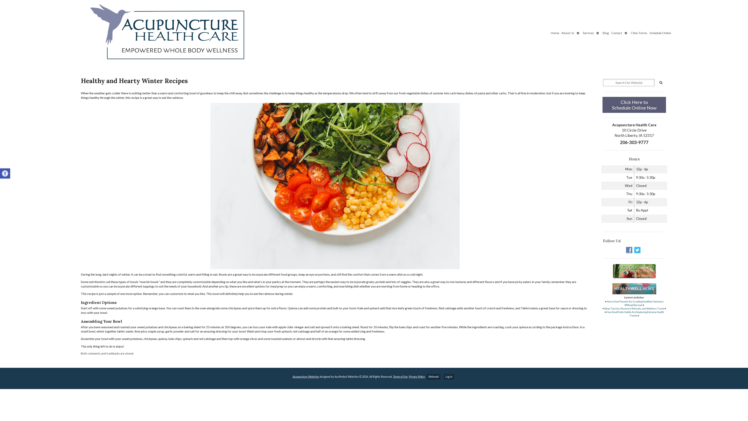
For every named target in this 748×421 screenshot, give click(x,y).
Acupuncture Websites (306, 376)
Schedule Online (660, 33)
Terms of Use (400, 376)
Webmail (433, 376)
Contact (616, 33)
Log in (449, 376)
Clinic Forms (639, 33)
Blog (605, 33)
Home (555, 33)
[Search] (661, 82)
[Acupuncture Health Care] (132, 33)
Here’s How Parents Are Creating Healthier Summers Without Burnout (635, 303)
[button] (5, 173)
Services (588, 33)
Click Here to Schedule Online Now (634, 105)
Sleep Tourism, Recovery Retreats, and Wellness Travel (634, 308)
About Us (567, 33)
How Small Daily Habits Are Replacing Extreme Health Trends (635, 313)
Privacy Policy (417, 376)
